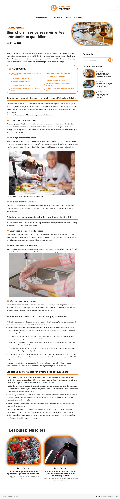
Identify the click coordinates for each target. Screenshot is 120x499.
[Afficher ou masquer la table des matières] (51, 69)
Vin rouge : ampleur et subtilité (21, 81)
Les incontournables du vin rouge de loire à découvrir (33, 115)
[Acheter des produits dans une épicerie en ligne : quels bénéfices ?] (24, 450)
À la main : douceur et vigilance (56, 76)
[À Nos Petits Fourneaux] (60, 7)
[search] (111, 7)
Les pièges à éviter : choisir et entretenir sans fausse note (59, 89)
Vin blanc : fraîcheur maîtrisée (21, 85)
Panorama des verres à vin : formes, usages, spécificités (57, 84)
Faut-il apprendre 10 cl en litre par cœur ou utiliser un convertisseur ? (104, 84)
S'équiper (21, 27)
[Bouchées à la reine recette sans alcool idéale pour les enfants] (88, 74)
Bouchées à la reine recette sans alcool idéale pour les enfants (103, 74)
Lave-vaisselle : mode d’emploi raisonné (58, 73)
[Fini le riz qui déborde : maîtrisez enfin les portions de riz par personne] (88, 94)
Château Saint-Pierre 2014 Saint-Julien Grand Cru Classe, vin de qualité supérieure (60, 473)
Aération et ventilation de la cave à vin (31, 196)
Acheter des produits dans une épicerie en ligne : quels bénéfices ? (23, 472)
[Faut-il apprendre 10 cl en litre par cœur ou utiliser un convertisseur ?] (88, 84)
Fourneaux (11, 27)
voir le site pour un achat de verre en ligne (50, 109)
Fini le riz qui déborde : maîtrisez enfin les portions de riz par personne (103, 95)
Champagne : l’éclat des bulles (21, 78)
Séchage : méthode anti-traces (56, 80)
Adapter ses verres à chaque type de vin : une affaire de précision (26, 73)
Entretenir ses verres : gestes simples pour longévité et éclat (25, 89)
